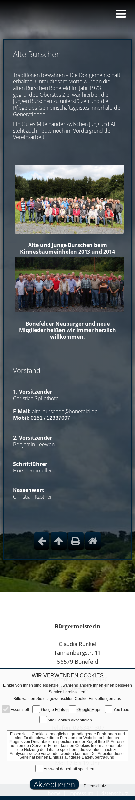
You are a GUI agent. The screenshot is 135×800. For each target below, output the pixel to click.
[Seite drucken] (76, 541)
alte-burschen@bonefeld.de (65, 411)
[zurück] (41, 541)
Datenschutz (95, 786)
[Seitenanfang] (59, 541)
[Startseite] (93, 541)
